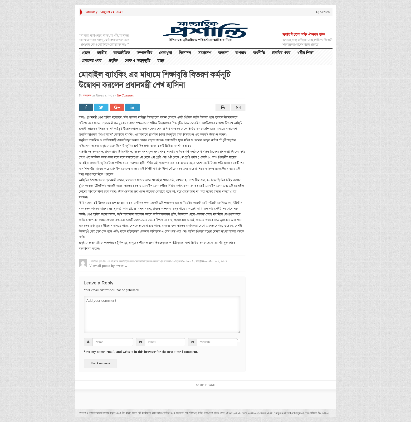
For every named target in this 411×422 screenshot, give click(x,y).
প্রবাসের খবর (92, 60)
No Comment (125, 95)
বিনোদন (185, 53)
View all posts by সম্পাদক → (108, 266)
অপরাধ (240, 53)
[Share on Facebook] (86, 107)
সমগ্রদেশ (204, 53)
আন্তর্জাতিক (121, 53)
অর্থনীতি (259, 53)
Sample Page (205, 385)
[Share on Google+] (117, 107)
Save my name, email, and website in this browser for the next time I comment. (141, 352)
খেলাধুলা (165, 53)
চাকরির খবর (281, 53)
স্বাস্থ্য (160, 60)
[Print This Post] (222, 107)
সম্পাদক (87, 95)
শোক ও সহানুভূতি (137, 60)
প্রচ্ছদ (86, 53)
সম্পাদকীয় (144, 53)
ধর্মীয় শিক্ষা (305, 53)
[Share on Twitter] (102, 107)
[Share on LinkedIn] (133, 107)
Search (324, 12)
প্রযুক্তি (113, 60)
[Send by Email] (237, 107)
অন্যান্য (223, 53)
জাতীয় (102, 53)
